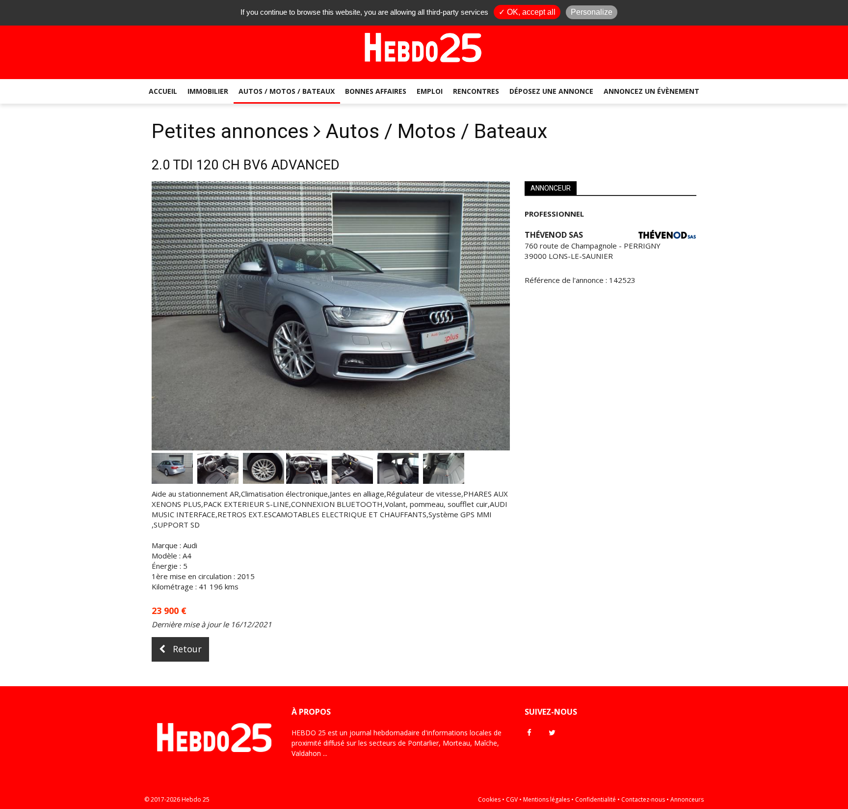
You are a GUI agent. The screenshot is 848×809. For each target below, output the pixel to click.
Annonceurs (687, 799)
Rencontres (476, 91)
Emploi (430, 91)
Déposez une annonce (551, 91)
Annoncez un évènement (651, 91)
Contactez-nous (643, 799)
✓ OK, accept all (527, 12)
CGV (512, 799)
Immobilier (207, 91)
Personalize (591, 12)
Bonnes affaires (375, 91)
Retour (186, 649)
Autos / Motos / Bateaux (286, 91)
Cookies (489, 799)
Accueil (163, 91)
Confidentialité (595, 799)
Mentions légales (546, 799)
